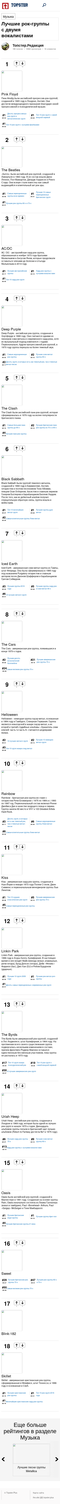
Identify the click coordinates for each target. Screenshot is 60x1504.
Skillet (6, 1376)
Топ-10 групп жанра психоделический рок (17, 1063)
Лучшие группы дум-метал (44, 511)
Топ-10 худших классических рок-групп (17, 898)
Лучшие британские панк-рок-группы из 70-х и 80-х (46, 426)
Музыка (8, 16)
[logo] (15, 5)
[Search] (44, 5)
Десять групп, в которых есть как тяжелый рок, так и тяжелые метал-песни (31, 363)
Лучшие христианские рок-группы (16, 1394)
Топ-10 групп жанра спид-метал (19, 748)
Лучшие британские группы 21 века (20, 1224)
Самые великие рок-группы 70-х (20, 669)
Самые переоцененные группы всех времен (17, 194)
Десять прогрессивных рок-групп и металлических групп (17, 116)
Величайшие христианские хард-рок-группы (24, 1401)
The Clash (9, 408)
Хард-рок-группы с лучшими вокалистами (45, 272)
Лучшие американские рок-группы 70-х (46, 660)
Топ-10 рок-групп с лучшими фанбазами (22, 124)
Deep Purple (11, 329)
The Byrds (9, 1034)
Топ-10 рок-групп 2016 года (45, 1394)
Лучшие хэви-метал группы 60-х (44, 355)
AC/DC (6, 248)
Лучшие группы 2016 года (16, 587)
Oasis (5, 1192)
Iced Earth (9, 563)
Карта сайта (38, 1492)
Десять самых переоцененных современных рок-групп (28, 985)
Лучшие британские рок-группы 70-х (18, 1280)
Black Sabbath (12, 478)
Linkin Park (10, 951)
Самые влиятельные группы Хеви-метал (23, 518)
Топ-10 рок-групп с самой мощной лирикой (46, 116)
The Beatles (10, 169)
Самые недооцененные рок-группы (17, 355)
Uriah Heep (10, 1116)
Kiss (4, 877)
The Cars (8, 644)
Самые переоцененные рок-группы (20, 906)
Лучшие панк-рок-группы (16, 433)
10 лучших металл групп (16, 595)
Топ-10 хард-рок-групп (15, 279)
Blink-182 (8, 1333)
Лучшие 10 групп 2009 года (16, 977)
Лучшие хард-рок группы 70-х (17, 1140)
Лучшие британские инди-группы (15, 1216)
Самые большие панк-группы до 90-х (16, 426)
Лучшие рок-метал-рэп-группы (46, 977)
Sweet (6, 1273)
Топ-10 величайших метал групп (15, 511)
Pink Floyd (9, 94)
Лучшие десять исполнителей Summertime (13, 661)
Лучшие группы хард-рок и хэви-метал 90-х (46, 587)
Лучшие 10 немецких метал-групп (44, 740)
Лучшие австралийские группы (17, 272)
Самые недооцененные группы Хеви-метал (45, 822)
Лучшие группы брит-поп (46, 1216)
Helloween (9, 714)
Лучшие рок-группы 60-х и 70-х (18, 203)
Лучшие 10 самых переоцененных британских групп (43, 194)
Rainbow (8, 793)
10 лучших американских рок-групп (21, 1071)
